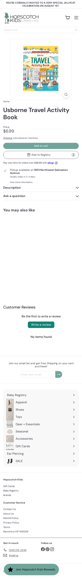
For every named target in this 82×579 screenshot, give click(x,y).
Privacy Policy (11, 522)
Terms (6, 527)
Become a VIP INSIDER (15, 531)
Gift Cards (9, 486)
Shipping (7, 138)
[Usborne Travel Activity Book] (20, 240)
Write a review (41, 325)
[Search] (76, 30)
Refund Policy (10, 518)
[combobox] (41, 30)
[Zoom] (66, 94)
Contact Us (9, 509)
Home (6, 101)
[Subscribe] (58, 374)
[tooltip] (73, 155)
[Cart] (67, 17)
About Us (8, 513)
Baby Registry (11, 490)
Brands (7, 495)
